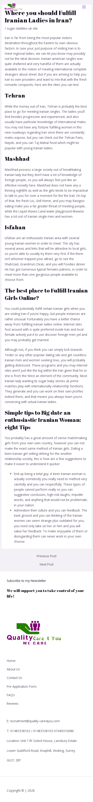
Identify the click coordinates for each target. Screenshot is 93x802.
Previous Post (46, 556)
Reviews (13, 703)
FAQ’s (11, 695)
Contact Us (14, 678)
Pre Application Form (22, 686)
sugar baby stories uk (53, 381)
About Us (13, 669)
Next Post (46, 564)
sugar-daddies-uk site (22, 28)
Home (11, 661)
